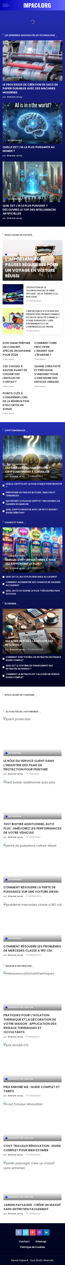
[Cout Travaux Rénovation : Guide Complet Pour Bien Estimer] (32, 1121)
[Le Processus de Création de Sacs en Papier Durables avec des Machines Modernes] (32, 60)
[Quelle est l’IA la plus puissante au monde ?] (32, 123)
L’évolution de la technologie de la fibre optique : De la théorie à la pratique (42, 292)
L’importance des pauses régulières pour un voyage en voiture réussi (31, 267)
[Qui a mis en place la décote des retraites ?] (32, 631)
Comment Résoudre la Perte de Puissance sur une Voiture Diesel (31, 889)
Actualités (14, 254)
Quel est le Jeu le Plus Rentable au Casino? (31, 576)
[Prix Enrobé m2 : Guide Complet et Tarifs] (32, 1062)
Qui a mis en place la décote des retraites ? (29, 643)
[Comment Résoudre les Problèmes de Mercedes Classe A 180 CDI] (32, 922)
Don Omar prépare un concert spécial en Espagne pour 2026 (17, 349)
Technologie (15, 78)
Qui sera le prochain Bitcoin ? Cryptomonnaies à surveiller (27, 470)
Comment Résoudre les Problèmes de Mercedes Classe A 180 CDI (32, 948)
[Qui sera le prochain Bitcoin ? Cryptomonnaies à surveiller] (32, 458)
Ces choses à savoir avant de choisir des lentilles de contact (15, 374)
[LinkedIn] (46, 1232)
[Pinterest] (32, 1232)
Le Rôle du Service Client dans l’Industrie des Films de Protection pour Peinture (28, 765)
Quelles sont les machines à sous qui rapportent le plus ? (30, 562)
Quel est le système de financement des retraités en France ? (29, 667)
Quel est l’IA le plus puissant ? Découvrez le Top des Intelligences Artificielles (29, 210)
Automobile (14, 753)
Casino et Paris (16, 556)
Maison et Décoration (20, 1007)
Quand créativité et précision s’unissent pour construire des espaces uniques (47, 374)
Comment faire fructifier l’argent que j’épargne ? (45, 349)
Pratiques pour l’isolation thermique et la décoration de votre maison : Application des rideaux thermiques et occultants (30, 1023)
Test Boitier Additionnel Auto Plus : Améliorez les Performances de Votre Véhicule (32, 828)
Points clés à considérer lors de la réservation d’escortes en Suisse (16, 401)
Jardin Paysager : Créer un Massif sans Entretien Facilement (32, 1207)
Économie (13, 637)
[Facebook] (19, 1232)
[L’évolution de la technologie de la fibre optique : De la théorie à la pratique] (13, 294)
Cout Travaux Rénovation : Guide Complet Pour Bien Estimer (32, 1148)
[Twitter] (26, 1232)
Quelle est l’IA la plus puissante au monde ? (29, 149)
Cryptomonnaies (17, 464)
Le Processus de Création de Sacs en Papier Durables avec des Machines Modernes (30, 88)
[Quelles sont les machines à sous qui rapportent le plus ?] (32, 549)
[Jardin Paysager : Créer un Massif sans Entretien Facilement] (32, 1180)
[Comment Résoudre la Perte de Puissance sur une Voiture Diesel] (32, 863)
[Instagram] (39, 1232)
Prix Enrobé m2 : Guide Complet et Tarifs (31, 1089)
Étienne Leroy (14, 96)
